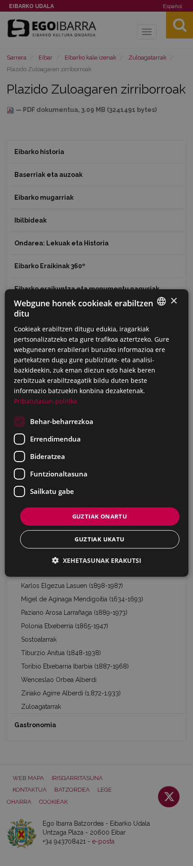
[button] (96, 560)
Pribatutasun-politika (45, 401)
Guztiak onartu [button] (99, 516)
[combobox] (161, 301)
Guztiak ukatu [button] (99, 539)
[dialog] (97, 433)
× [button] (173, 300)
